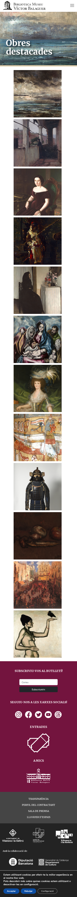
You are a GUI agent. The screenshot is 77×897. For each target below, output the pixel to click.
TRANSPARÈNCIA (38, 798)
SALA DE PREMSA (38, 811)
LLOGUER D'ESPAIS (38, 817)
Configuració (47, 891)
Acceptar (11, 891)
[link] (18, 714)
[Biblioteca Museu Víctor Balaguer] (24, 5)
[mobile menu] (72, 5)
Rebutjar (28, 891)
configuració (31, 884)
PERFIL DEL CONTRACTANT (38, 805)
